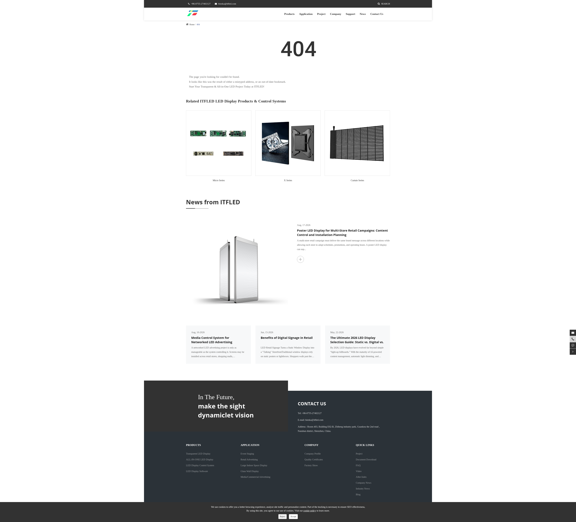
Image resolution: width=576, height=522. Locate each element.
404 (198, 24)
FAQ (358, 465)
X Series (288, 180)
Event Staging (247, 453)
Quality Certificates (313, 459)
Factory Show (311, 465)
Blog (358, 494)
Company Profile (312, 453)
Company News (363, 483)
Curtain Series (357, 180)
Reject (282, 516)
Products (289, 13)
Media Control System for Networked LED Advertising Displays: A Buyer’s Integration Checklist (214, 340)
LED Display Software (197, 471)
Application (306, 13)
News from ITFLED (213, 202)
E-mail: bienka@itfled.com (310, 420)
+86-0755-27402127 (201, 4)
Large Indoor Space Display (254, 465)
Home (192, 24)
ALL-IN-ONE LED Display (199, 459)
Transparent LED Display (198, 453)
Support (350, 13)
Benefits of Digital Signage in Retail (287, 338)
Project (321, 13)
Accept (293, 516)
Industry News (363, 488)
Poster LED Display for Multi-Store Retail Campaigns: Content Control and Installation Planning (342, 232)
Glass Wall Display (250, 471)
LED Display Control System (200, 465)
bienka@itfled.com (227, 4)
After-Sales (361, 477)
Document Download (366, 459)
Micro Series (219, 180)
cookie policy (309, 510)
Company (335, 13)
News (363, 13)
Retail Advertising (249, 459)
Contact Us (376, 13)
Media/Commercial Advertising (255, 477)
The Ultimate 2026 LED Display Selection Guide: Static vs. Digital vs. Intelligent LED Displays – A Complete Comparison (357, 340)
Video (359, 471)
